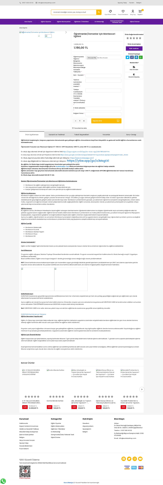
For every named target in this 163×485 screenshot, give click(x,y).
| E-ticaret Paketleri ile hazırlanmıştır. (81, 483)
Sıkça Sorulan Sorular (27, 440)
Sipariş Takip (122, 3)
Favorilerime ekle (80, 128)
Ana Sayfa (28, 22)
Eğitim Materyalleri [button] (63, 22)
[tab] (31, 134)
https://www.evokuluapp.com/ (82, 158)
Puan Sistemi (24, 449)
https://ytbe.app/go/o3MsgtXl (88, 161)
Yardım (131, 3)
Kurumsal (24, 419)
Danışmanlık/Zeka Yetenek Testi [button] (117, 21)
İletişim (138, 3)
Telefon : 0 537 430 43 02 (123, 430)
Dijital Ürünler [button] (135, 22)
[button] (23, 32)
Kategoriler (56, 419)
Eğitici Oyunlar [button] (46, 22)
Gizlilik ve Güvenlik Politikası (29, 429)
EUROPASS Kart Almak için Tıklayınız (33, 314)
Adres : (116, 423)
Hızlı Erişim (88, 419)
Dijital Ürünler (55, 437)
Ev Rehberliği (55, 432)
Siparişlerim (87, 429)
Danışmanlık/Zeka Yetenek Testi (62, 435)
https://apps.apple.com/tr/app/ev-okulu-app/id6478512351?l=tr (86, 152)
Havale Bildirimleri (25, 446)
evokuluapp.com (62, 166)
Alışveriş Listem (88, 426)
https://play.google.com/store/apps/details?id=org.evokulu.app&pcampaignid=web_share (94, 155)
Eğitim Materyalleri (57, 426)
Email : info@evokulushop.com (125, 438)
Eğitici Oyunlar (56, 423)
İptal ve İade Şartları (26, 435)
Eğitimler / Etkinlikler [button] (81, 22)
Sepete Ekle (97, 121)
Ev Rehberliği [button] (99, 22)
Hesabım (86, 423)
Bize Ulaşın (119, 419)
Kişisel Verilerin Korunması (28, 426)
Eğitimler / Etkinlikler (58, 429)
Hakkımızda (23, 423)
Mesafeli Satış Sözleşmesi (28, 432)
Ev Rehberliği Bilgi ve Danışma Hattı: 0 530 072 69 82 (129, 434)
